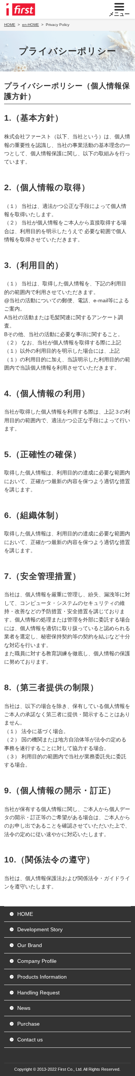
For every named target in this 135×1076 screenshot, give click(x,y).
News (23, 1008)
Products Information (42, 977)
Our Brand (29, 945)
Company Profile (37, 961)
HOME (25, 914)
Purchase (28, 1024)
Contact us (30, 1040)
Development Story (40, 929)
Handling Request (38, 993)
